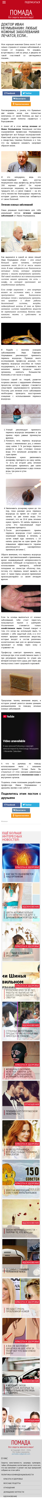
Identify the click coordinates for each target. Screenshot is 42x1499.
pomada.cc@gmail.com (21, 1454)
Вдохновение (10, 1496)
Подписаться (32, 2)
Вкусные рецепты (12, 1483)
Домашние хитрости (14, 1492)
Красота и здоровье (13, 1479)
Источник (4, 821)
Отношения (9, 1487)
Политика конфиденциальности (17, 1475)
